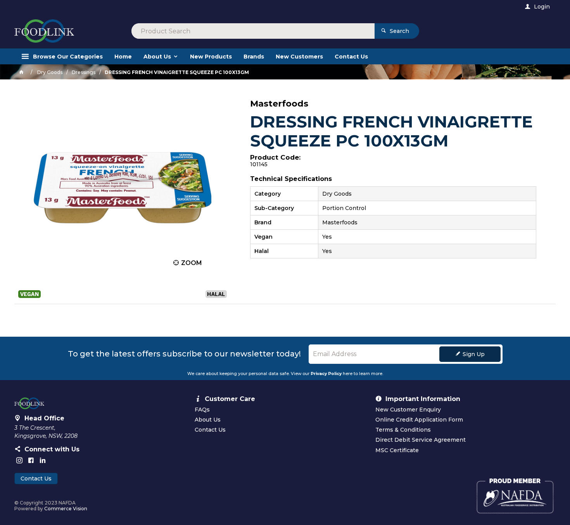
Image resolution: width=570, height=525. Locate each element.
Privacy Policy (326, 373)
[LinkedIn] (43, 460)
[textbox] (253, 31)
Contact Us (36, 478)
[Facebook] (31, 460)
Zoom (191, 263)
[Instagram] (19, 460)
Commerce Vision (65, 508)
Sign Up (474, 354)
